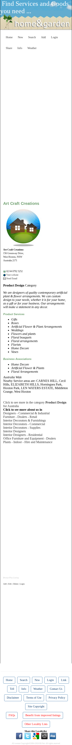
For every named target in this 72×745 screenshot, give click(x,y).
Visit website (12, 274)
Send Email (11, 278)
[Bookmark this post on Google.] (36, 735)
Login (54, 37)
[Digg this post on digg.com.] (53, 735)
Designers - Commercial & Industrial (26, 413)
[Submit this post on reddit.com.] (44, 735)
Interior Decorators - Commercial (24, 424)
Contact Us (56, 688)
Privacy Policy (57, 697)
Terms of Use (33, 697)
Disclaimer (13, 697)
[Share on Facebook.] (19, 735)
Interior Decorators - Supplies (21, 427)
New (20, 37)
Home (9, 37)
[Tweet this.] (27, 735)
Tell (12, 688)
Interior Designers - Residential (22, 435)
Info (19, 48)
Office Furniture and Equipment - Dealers (29, 438)
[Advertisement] (36, 88)
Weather (32, 48)
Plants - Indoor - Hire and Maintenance (27, 442)
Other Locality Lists (36, 724)
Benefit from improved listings (42, 715)
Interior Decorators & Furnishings (24, 420)
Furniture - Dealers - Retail (20, 417)
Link (63, 680)
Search (32, 37)
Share (9, 48)
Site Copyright (36, 706)
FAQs (12, 715)
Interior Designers (14, 431)
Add (43, 37)
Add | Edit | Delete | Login (14, 584)
